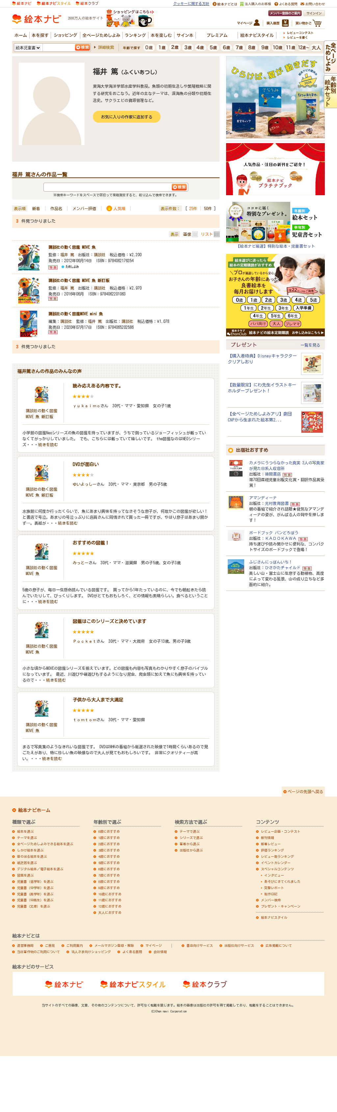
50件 (208, 208)
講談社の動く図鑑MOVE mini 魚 (75, 314)
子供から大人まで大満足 (98, 699)
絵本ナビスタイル (274, 917)
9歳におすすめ (109, 887)
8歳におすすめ (109, 881)
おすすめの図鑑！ (91, 543)
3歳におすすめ (109, 850)
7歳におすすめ (109, 875)
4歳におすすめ (109, 856)
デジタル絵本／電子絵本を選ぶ (40, 869)
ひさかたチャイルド (282, 568)
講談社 (100, 255)
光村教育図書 (277, 503)
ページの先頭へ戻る (305, 791)
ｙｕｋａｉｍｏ (86, 406)
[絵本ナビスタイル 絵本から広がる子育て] (53, 3)
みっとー (81, 563)
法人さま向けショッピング (91, 951)
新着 (36, 208)
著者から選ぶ (189, 844)
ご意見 (50, 945)
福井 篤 (67, 255)
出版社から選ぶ (191, 850)
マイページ (153, 945)
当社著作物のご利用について (38, 951)
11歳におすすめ (109, 900)
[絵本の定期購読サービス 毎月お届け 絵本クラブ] (87, 3)
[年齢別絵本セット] (330, 105)
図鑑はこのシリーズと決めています (109, 621)
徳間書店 (273, 474)
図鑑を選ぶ (25, 875)
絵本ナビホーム (34, 810)
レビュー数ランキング (277, 856)
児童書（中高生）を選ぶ (35, 900)
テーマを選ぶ (27, 837)
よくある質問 (132, 951)
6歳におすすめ (109, 869)
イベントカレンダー (276, 862)
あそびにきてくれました (282, 881)
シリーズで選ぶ (191, 837)
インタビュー (274, 875)
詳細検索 (106, 47)
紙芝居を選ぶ (27, 862)
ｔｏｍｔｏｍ (84, 720)
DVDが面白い (86, 464)
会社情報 (160, 951)
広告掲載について (279, 945)
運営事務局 (25, 945)
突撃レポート (274, 887)
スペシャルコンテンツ (277, 869)
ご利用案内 (74, 945)
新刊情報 (267, 837)
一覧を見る (310, 345)
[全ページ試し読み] (330, 70)
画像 (187, 234)
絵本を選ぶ (25, 831)
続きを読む (48, 445)
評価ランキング (272, 850)
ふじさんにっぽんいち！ (271, 562)
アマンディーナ (263, 498)
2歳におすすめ (109, 844)
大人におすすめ (109, 912)
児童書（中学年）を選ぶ (35, 887)
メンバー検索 (271, 900)
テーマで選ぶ (189, 831)
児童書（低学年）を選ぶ (35, 881)
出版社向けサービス (239, 945)
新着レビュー (271, 844)
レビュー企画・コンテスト (280, 831)
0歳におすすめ (109, 831)
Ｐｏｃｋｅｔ (84, 641)
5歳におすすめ (109, 862)
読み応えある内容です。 (98, 386)
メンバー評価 (84, 208)
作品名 (56, 208)
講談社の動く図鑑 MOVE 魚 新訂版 (79, 280)
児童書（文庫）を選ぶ (33, 906)
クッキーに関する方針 (191, 3)
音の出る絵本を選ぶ (32, 856)
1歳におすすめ (109, 837)
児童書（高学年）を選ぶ (35, 894)
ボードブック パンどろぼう (273, 533)
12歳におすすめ (109, 906)
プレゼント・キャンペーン (280, 906)
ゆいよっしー (84, 484)
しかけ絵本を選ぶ (30, 850)
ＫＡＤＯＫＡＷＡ (281, 538)
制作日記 (270, 894)
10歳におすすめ (109, 894)
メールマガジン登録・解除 (114, 945)
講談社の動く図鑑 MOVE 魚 (72, 247)
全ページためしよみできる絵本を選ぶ (45, 844)
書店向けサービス (200, 945)
